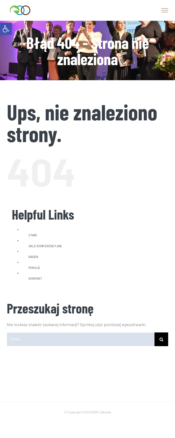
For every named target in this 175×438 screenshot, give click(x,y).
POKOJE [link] (34, 268)
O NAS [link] (32, 235)
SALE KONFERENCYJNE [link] (45, 246)
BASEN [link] (33, 257)
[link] (6, 29)
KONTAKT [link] (35, 278)
